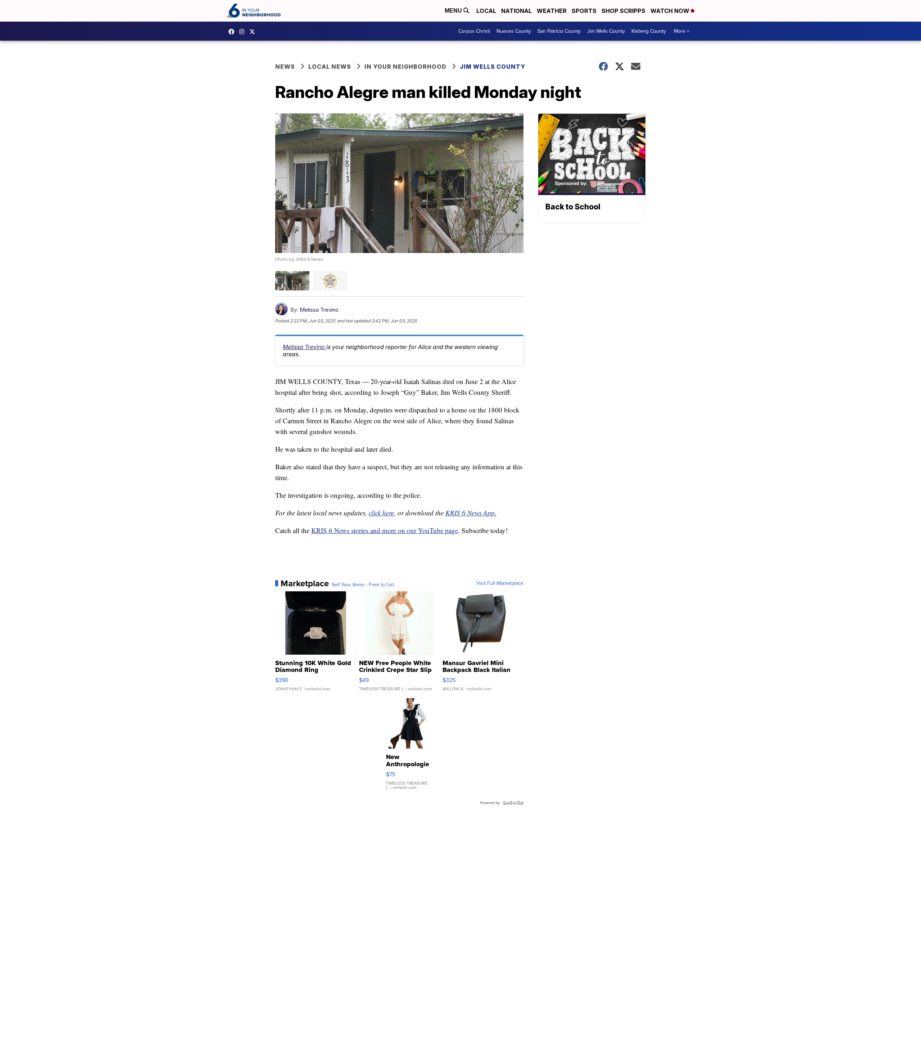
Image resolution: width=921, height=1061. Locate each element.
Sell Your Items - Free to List (363, 584)
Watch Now (670, 10)
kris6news (243, 32)
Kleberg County (648, 31)
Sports (584, 10)
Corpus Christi (474, 31)
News (285, 66)
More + (681, 31)
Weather (552, 10)
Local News (329, 66)
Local (486, 10)
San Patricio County (559, 31)
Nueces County (513, 31)
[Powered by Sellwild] (513, 802)
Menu (454, 11)
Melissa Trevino (319, 309)
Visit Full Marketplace (499, 583)
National (516, 10)
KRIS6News (233, 32)
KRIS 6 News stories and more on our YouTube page (384, 530)
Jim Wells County (606, 31)
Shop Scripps (623, 10)
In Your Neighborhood (405, 66)
